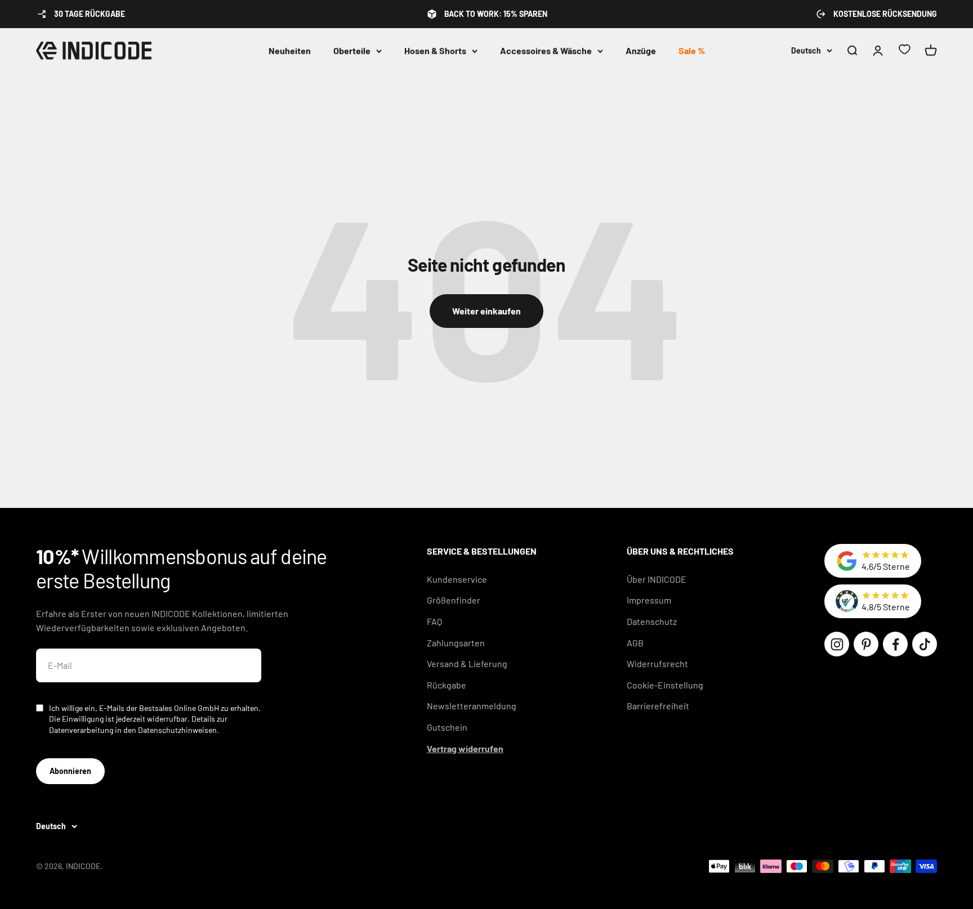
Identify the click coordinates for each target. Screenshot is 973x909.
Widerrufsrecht (657, 663)
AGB (635, 642)
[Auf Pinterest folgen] (866, 644)
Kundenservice (457, 579)
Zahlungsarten (456, 642)
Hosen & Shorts (435, 50)
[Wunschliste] (904, 51)
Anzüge (641, 50)
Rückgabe (446, 685)
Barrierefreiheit (658, 705)
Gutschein (447, 727)
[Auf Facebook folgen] (895, 644)
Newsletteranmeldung (471, 705)
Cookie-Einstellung (665, 685)
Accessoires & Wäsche (546, 50)
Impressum (649, 600)
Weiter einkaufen (486, 310)
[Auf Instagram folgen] (836, 644)
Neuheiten (290, 50)
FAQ (434, 621)
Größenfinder (453, 600)
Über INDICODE (656, 579)
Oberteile (352, 50)
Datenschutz (652, 621)
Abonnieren (70, 771)
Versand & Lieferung (467, 663)
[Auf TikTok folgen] (924, 644)
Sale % (692, 50)
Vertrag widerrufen (465, 748)
